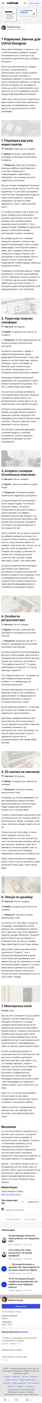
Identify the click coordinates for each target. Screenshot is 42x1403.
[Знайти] (25, 3)
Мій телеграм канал (11, 1194)
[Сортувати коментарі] (23, 1202)
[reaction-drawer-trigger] (6, 1399)
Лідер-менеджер (19, 1383)
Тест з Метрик (33, 1383)
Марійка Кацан (13, 27)
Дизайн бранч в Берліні (12, 1350)
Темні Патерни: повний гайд (14, 1358)
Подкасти (16, 1376)
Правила (20, 1386)
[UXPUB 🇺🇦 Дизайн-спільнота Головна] (12, 3)
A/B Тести (6, 1383)
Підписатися (21, 1306)
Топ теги (25, 1376)
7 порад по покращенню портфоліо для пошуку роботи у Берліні (19, 1341)
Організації (30, 1386)
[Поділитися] (38, 1399)
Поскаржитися (30, 1219)
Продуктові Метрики (27, 1380)
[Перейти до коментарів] (17, 1399)
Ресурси (33, 1376)
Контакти (11, 1386)
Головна (7, 1376)
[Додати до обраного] (28, 1399)
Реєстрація (34, 3)
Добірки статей (11, 1380)
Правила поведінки (13, 1219)
